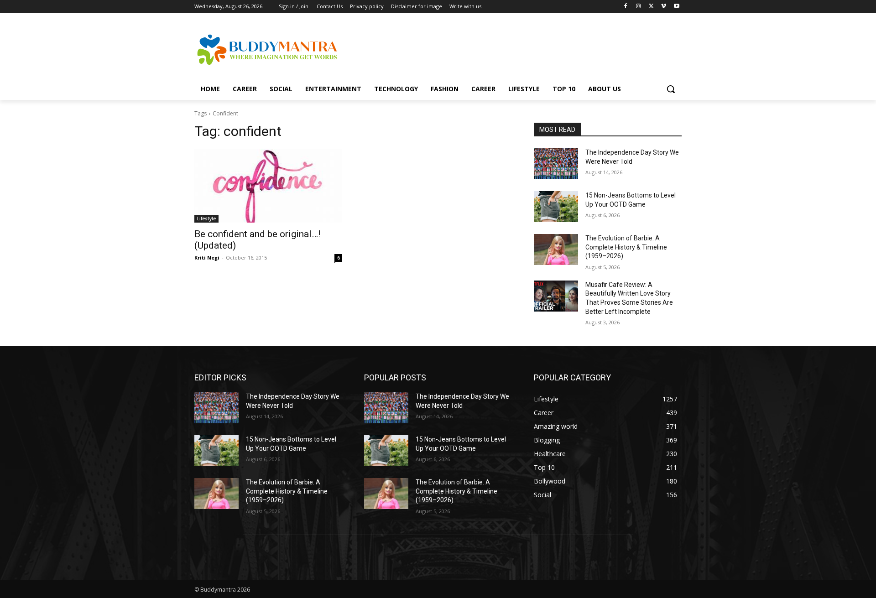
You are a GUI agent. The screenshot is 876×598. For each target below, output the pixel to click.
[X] (651, 6)
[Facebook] (625, 6)
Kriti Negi (206, 257)
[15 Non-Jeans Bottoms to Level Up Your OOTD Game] (556, 206)
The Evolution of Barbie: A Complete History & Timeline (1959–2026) (626, 247)
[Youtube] (676, 6)
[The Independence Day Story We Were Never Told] (556, 163)
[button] (671, 89)
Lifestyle (206, 218)
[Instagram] (638, 6)
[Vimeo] (663, 6)
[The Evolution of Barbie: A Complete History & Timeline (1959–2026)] (556, 249)
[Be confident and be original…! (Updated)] (268, 186)
